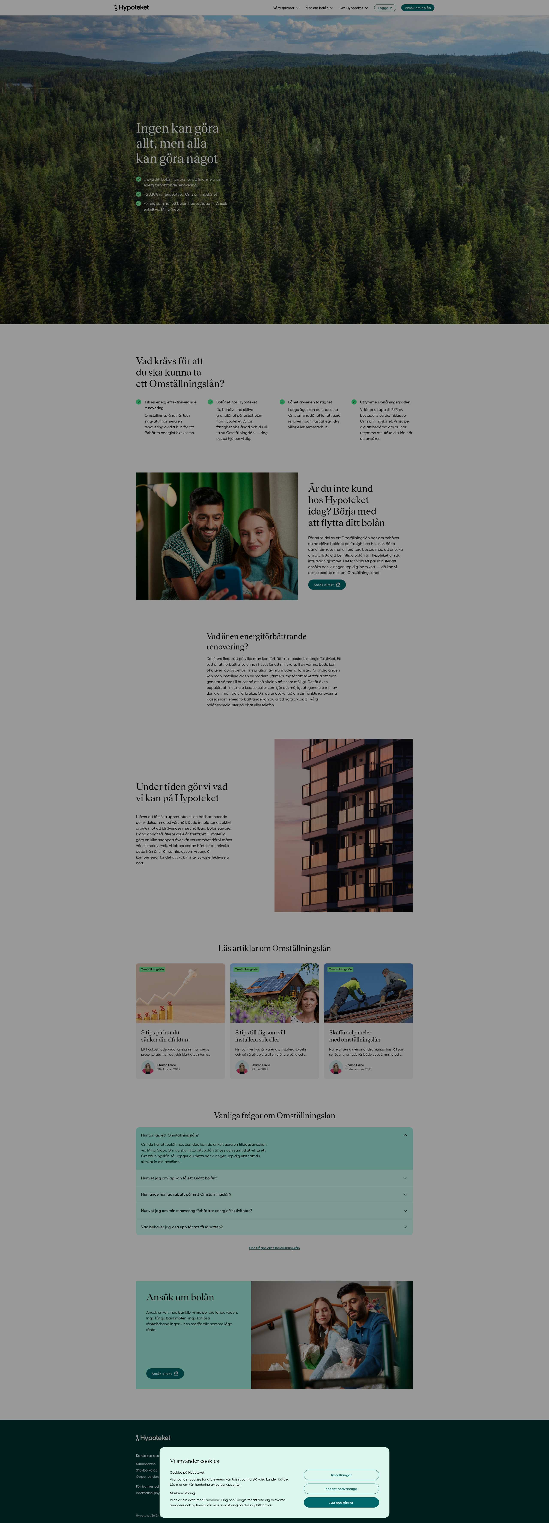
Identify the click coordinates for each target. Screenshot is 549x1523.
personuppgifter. (228, 1484)
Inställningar (341, 1475)
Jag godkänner (341, 1502)
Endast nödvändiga (341, 1489)
